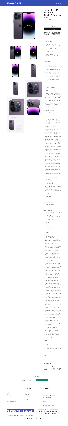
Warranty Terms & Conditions (29, 397)
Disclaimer (26, 401)
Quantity (45, 20)
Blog (7, 399)
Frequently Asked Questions (11, 401)
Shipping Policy (27, 394)
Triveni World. (53, 34)
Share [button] (46, 372)
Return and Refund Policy (29, 396)
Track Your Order (9, 396)
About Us (8, 394)
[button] (56, 3)
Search (8, 392)
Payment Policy (27, 404)
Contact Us (8, 397)
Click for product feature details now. (52, 35)
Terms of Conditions (28, 392)
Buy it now (53, 29)
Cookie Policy (27, 399)
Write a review (42, 380)
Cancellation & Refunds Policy (30, 403)
